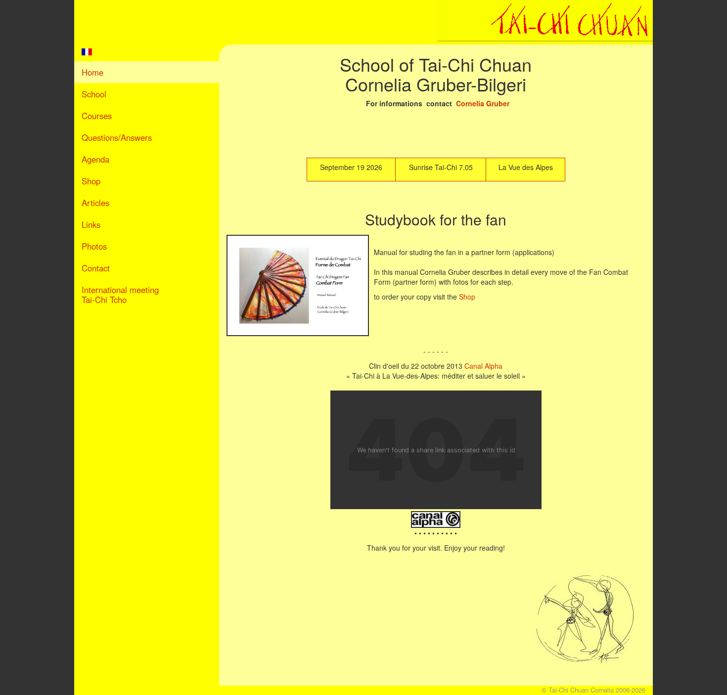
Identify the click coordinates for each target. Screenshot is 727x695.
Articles (95, 203)
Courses (97, 116)
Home (92, 72)
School (94, 94)
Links (91, 224)
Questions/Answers (117, 137)
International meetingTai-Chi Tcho (120, 294)
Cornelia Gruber (482, 103)
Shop (91, 181)
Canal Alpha (483, 366)
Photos (94, 246)
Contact (96, 268)
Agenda (95, 159)
